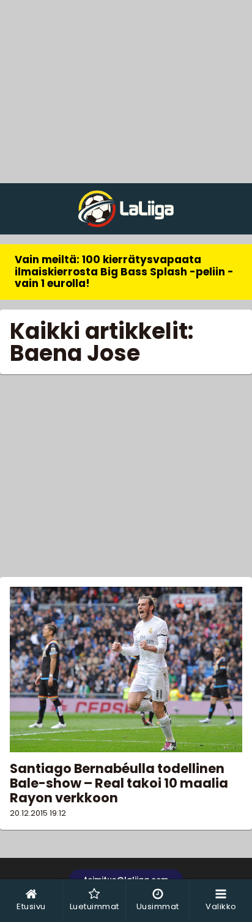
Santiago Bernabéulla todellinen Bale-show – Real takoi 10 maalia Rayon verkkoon (119, 783)
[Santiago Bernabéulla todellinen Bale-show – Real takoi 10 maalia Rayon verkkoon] (126, 670)
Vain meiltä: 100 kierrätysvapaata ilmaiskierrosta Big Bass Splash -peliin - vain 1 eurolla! (124, 271)
